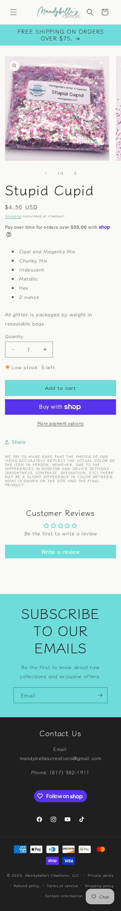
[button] (13, 12)
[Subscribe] (99, 695)
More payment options (60, 423)
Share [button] (19, 441)
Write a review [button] (60, 551)
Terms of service (62, 885)
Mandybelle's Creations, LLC (52, 875)
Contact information (64, 895)
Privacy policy (101, 875)
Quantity (14, 336)
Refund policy (27, 885)
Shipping (13, 215)
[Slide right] (75, 173)
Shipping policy (99, 885)
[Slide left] (45, 173)
